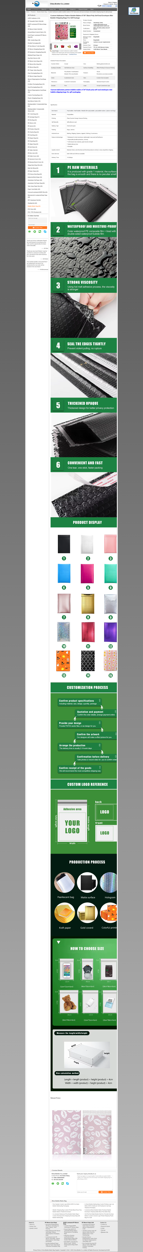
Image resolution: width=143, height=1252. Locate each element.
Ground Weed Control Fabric (35, 32)
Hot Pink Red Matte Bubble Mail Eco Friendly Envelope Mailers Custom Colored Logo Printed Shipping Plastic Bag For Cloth (99, 1215)
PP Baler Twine (32, 171)
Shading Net (31, 203)
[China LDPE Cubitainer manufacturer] (36, 3)
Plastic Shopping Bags (34, 98)
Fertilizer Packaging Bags (35, 84)
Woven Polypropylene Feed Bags (37, 79)
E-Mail (102, 1228)
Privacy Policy (37, 1250)
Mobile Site (105, 1232)
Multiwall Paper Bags (33, 55)
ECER (108, 1250)
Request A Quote (108, 4)
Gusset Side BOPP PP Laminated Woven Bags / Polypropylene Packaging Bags (71, 1231)
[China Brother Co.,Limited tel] (29, 236)
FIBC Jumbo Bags (33, 40)
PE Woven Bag (32, 67)
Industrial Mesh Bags (33, 177)
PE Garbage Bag (32, 117)
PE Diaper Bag (32, 138)
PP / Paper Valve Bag (33, 70)
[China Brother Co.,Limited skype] (46, 233)
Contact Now (38, 227)
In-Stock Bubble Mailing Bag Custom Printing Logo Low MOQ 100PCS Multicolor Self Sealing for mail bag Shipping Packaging (99, 1206)
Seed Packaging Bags (34, 87)
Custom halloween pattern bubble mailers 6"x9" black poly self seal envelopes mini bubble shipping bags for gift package (66, 52)
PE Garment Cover (33, 159)
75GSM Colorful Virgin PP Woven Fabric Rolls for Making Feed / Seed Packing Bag (89, 1233)
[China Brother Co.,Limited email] (30, 233)
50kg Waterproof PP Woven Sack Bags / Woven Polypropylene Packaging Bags (53, 1233)
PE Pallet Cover (32, 156)
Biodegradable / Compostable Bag (37, 104)
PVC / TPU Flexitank (33, 212)
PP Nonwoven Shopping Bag (35, 52)
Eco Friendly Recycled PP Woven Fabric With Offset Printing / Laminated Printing (89, 1245)
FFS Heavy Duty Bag (33, 174)
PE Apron (30, 126)
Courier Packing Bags (34, 95)
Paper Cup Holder (33, 189)
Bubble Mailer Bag (42, 12)
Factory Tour (52, 9)
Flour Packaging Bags (34, 73)
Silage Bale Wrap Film (34, 165)
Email (115, 4)
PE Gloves (31, 123)
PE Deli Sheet (31, 147)
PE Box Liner (31, 153)
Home (29, 9)
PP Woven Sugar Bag (34, 76)
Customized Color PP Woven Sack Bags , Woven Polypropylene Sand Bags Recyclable (53, 1239)
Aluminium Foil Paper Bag (35, 183)
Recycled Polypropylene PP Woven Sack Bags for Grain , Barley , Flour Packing (52, 1226)
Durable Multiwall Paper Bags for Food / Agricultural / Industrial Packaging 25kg (53, 1245)
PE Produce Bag (32, 129)
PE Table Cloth (32, 150)
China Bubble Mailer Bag (48, 1250)
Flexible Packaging (33, 43)
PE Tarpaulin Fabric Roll (34, 21)
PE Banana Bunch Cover (35, 162)
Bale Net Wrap (32, 168)
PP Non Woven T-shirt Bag (35, 46)
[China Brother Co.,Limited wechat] (41, 233)
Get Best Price (73, 54)
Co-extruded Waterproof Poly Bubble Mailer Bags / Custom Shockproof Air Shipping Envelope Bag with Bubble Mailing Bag (66, 1215)
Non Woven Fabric (33, 101)
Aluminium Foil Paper (34, 180)
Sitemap (103, 1230)
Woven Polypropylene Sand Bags (37, 90)
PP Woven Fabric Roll (34, 29)
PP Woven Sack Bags (34, 61)
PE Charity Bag (32, 132)
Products (36, 9)
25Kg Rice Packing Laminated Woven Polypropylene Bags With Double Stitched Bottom (70, 1238)
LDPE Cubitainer (32, 18)
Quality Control (63, 9)
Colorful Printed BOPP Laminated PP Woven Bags (71, 1226)
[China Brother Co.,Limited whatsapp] (35, 233)
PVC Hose (30, 209)
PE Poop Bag (31, 141)
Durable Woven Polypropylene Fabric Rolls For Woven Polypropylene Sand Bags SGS (90, 1239)
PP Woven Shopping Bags (35, 49)
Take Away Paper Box (34, 186)
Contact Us (73, 9)
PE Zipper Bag (32, 144)
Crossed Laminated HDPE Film (36, 192)
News (91, 9)
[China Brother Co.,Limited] (116, 6)
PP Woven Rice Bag (33, 64)
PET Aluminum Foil (33, 200)
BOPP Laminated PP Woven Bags (37, 24)
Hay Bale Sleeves (33, 58)
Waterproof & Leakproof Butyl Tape (37, 195)
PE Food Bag (31, 135)
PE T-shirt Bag (32, 114)
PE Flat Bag (31, 120)
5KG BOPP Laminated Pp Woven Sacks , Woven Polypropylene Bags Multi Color (71, 1244)
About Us (43, 9)
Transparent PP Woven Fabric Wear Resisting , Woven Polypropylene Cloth (89, 1226)
